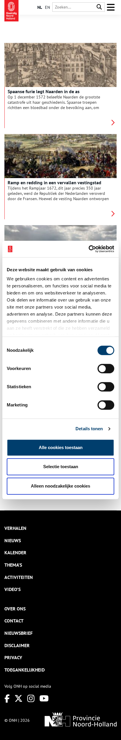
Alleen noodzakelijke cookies (60, 485)
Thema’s (13, 565)
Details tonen (89, 428)
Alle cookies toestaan (61, 447)
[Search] (99, 7)
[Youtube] (44, 698)
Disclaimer (17, 645)
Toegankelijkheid (24, 670)
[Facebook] (7, 698)
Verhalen (15, 528)
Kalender (15, 552)
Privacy (13, 657)
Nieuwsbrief (18, 633)
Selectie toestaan (60, 466)
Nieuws (12, 540)
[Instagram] (31, 698)
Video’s (12, 589)
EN (47, 7)
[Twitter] (18, 698)
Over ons (15, 609)
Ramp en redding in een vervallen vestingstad (54, 182)
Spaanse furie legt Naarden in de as (44, 91)
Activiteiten (18, 577)
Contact (13, 621)
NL (39, 7)
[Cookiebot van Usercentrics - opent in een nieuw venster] (88, 249)
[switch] (106, 368)
